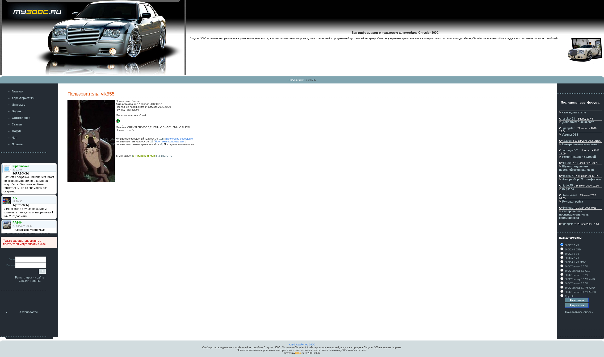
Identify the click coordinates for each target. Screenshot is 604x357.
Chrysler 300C (297, 80)
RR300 (567, 163)
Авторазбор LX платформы (581, 179)
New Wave (570, 195)
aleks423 (569, 118)
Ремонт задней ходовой (579, 156)
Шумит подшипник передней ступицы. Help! (576, 168)
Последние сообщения (179, 138)
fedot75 (568, 185)
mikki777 (569, 176)
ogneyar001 (571, 150)
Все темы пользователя (169, 141)
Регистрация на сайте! (30, 277)
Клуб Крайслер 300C (302, 344)
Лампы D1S (570, 134)
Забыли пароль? (30, 280)
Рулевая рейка (572, 201)
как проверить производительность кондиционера (574, 215)
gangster (569, 128)
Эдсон (567, 140)
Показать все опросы (579, 312)
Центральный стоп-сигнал (580, 144)
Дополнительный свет (578, 122)
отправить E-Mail (144, 155)
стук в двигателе (574, 112)
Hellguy (568, 207)
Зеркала (568, 189)
